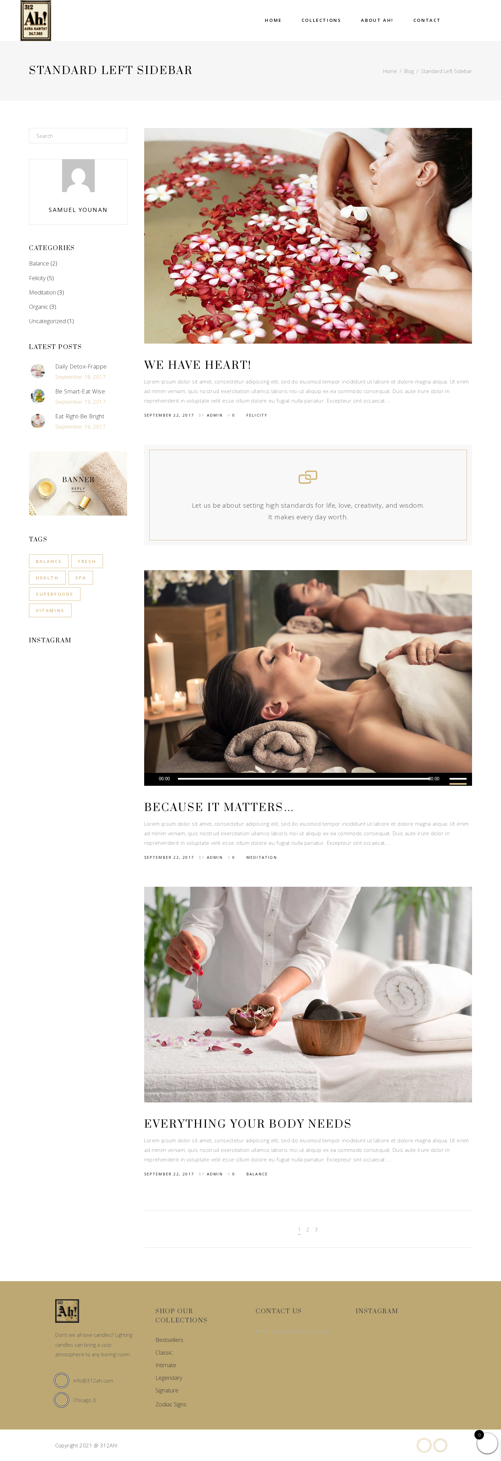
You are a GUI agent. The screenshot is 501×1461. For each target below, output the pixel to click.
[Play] (152, 779)
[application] (308, 779)
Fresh (87, 561)
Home (390, 71)
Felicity (257, 415)
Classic (163, 1352)
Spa (81, 578)
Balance (257, 1173)
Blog (409, 71)
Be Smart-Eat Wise (80, 391)
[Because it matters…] (308, 678)
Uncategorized (47, 321)
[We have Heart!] (308, 236)
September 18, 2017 (80, 376)
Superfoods (55, 594)
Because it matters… (219, 808)
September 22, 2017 (169, 415)
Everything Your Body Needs (248, 1124)
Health (47, 578)
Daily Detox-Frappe (81, 366)
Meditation (261, 857)
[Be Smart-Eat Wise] (38, 396)
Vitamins (50, 610)
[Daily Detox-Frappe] (38, 371)
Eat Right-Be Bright (79, 416)
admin (215, 415)
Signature (167, 1390)
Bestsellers (169, 1340)
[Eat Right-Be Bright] (38, 421)
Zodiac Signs (170, 1404)
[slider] (459, 779)
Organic (38, 306)
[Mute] (444, 779)
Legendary (168, 1378)
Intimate (165, 1365)
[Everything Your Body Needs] (308, 994)
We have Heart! (198, 366)
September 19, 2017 (80, 401)
